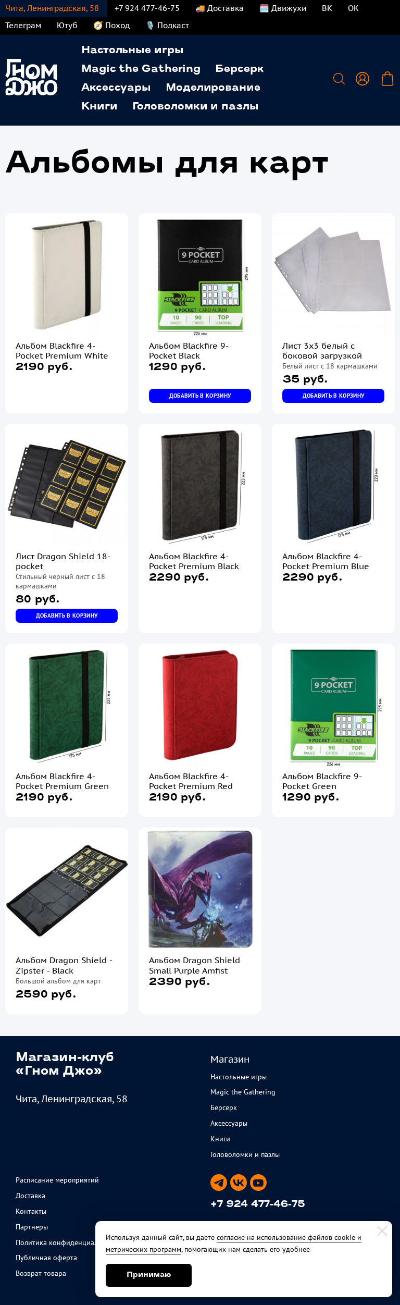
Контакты (31, 1211)
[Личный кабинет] (362, 78)
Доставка (30, 1195)
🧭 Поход (111, 25)
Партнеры (32, 1227)
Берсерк (239, 69)
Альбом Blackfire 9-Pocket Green (322, 781)
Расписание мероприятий (57, 1180)
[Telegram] (218, 1182)
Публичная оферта (46, 1257)
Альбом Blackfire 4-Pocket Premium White (62, 351)
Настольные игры (132, 50)
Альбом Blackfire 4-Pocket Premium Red (191, 781)
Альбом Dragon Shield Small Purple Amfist (194, 965)
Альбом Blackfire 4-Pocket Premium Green (62, 781)
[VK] (238, 1182)
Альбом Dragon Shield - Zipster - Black (64, 965)
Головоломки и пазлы (195, 107)
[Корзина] (387, 78)
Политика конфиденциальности (68, 1242)
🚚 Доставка (219, 8)
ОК (353, 8)
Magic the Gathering (141, 69)
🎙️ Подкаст (167, 25)
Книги (99, 107)
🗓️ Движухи (282, 8)
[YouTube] (258, 1182)
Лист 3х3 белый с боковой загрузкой (322, 351)
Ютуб (67, 25)
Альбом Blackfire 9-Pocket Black (189, 351)
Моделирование (213, 88)
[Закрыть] (382, 1231)
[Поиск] (339, 78)
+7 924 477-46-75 (147, 8)
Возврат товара (41, 1273)
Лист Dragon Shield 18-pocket (63, 561)
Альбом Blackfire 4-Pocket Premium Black (194, 561)
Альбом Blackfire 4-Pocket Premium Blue (325, 561)
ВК (327, 8)
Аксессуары (116, 88)
